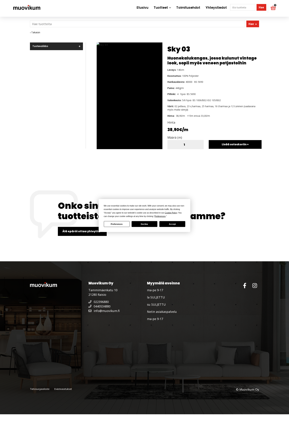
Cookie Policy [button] (171, 213)
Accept (172, 224)
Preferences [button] (160, 216)
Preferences (117, 224)
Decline (144, 224)
